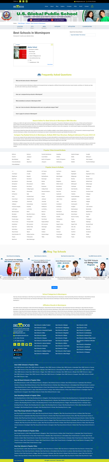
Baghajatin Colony (90, 173)
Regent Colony (59, 224)
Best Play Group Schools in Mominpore (37, 296)
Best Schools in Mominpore (38, 23)
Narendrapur (74, 214)
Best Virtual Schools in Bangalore (38, 433)
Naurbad (88, 214)
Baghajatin (73, 173)
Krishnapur (59, 206)
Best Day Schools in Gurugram (56, 455)
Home (46, 6)
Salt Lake (73, 226)
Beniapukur (14, 183)
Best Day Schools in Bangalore (35, 448)
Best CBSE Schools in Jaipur (84, 372)
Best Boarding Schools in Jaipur (37, 405)
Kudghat (73, 206)
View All (54, 287)
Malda (72, 156)
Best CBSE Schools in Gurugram (70, 374)
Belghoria (73, 181)
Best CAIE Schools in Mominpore (62, 313)
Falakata (73, 194)
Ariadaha (44, 173)
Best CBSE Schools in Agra (21, 376)
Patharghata (59, 219)
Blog (57, 6)
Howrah (14, 156)
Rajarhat (73, 221)
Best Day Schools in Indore (80, 451)
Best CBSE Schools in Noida (86, 374)
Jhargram (44, 161)
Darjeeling (58, 154)
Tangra (13, 236)
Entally (43, 194)
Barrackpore (15, 181)
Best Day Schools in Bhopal (61, 453)
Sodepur (43, 231)
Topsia (72, 236)
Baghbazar (14, 176)
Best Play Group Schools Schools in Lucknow (55, 418)
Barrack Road (89, 178)
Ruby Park (14, 226)
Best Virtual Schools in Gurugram (81, 440)
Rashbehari (14, 224)
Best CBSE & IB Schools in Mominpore (28, 309)
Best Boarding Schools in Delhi (22, 398)
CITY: (32, 27)
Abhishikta (29, 171)
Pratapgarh (88, 219)
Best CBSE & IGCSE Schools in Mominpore (68, 309)
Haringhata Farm (60, 196)
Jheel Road (29, 201)
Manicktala (88, 209)
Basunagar (29, 181)
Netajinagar (14, 216)
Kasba (87, 204)
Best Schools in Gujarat (40, 335)
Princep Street (30, 221)
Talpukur (73, 234)
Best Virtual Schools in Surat (31, 438)
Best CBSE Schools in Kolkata (53, 367)
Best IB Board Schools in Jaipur (28, 389)
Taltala (87, 234)
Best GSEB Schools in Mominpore (35, 314)
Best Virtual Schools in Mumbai (42, 435)
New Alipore (29, 216)
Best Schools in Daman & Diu (84, 335)
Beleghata (58, 181)
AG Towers (44, 171)
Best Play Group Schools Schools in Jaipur (30, 422)
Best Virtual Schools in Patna (47, 440)
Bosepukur (14, 186)
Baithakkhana (45, 176)
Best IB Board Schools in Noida (36, 392)
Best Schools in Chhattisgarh (84, 349)
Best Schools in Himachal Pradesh (43, 340)
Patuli (72, 219)
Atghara (58, 173)
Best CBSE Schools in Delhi (21, 367)
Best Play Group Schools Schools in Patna (74, 422)
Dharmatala (29, 191)
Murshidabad (15, 159)
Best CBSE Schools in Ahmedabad (54, 369)
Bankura (29, 154)
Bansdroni (29, 178)
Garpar (43, 196)
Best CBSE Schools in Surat (22, 372)
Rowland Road (89, 224)
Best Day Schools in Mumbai (33, 451)
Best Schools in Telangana (83, 352)
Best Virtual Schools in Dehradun (63, 438)
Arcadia (28, 173)
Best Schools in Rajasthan (62, 340)
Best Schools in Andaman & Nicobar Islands (86, 341)
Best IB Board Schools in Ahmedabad (67, 385)
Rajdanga (88, 221)
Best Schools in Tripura (61, 348)
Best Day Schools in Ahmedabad (49, 451)
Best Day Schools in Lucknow (65, 451)
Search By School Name (76, 32)
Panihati (29, 219)
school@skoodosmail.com (21, 335)
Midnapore (88, 156)
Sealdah (43, 229)
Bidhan (43, 183)
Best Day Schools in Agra (85, 455)
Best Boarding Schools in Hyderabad (76, 398)
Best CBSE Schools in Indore (87, 369)
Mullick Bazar (89, 211)
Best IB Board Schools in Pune (32, 385)
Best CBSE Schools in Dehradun (53, 372)
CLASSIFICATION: (87, 26)
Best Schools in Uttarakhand (84, 344)
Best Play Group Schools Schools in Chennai (42, 415)
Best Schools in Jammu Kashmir (42, 343)
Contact (87, 6)
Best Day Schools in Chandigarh (40, 455)
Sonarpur (58, 231)
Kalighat (88, 201)
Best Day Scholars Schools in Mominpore (70, 298)
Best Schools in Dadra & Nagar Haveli (86, 338)
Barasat (58, 178)
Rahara (58, 221)
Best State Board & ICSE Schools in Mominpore (85, 311)
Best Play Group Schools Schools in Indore (78, 418)
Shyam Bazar (15, 231)
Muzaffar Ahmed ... (31, 214)
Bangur (87, 176)
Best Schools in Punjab (61, 338)
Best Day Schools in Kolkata (51, 448)
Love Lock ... (59, 209)
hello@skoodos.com (80, 1)
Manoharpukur (15, 211)
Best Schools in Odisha (61, 335)
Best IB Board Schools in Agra (52, 392)
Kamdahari (59, 204)
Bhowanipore (30, 183)
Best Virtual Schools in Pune (26, 435)
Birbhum (14, 154)
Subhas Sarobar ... (31, 234)
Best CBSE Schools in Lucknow (71, 369)
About (51, 6)
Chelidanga (88, 186)
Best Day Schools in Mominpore (20, 296)
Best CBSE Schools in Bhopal (69, 372)
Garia (13, 196)
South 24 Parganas (60, 159)
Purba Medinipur (16, 164)
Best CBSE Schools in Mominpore (21, 307)
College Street (45, 189)
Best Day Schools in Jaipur (75, 453)
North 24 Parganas (46, 159)
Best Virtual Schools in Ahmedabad (59, 435)
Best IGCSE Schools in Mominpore (65, 311)
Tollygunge (58, 236)
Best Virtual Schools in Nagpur (46, 438)
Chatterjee (73, 186)
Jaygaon (88, 199)
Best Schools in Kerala (40, 348)
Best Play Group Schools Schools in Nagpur (42, 420)
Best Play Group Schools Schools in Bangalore (47, 413)
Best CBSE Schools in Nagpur (37, 372)
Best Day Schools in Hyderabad (67, 448)
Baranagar (44, 178)
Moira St (43, 211)
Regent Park (74, 224)
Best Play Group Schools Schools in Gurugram (42, 425)
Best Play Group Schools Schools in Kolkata (71, 413)
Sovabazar (88, 231)
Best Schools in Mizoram (62, 330)
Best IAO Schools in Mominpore (78, 313)
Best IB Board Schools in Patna (61, 389)
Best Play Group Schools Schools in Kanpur (52, 422)
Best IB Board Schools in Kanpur (44, 389)
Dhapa (13, 191)
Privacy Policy (16, 357)
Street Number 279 (16, 234)
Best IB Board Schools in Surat (39, 387)
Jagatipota (73, 199)
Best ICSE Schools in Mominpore (36, 307)
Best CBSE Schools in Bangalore (37, 367)
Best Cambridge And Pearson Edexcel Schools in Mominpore (77, 314)
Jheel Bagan (15, 201)
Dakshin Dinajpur (75, 154)
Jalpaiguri (29, 156)
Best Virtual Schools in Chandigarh (63, 440)
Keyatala (29, 206)
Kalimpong (58, 161)
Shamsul (88, 229)
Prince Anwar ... (15, 221)
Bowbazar (44, 186)
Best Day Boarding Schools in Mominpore (74, 296)
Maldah (73, 161)
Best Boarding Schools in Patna (70, 405)
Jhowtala (44, 201)
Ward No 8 (14, 239)
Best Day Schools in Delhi (20, 448)
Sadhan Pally (30, 226)
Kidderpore (44, 206)
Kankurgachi (74, 204)
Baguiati (29, 176)
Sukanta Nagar (45, 234)
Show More (50, 64)
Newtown (44, 216)
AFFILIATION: (71, 26)
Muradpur (14, 214)
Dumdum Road (89, 191)
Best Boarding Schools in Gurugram (29, 407)
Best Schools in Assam (40, 327)
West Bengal (21, 23)
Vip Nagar (88, 236)
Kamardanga (30, 204)
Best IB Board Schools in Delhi (22, 382)
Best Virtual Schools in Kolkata (54, 433)
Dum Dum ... (74, 191)
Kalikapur (14, 204)
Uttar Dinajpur (89, 159)
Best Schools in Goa (82, 327)
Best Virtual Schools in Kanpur (31, 440)
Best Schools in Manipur (62, 325)
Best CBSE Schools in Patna (37, 374)
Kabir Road (73, 201)
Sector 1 (58, 229)
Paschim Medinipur (90, 161)
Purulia (73, 159)
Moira (28, 211)
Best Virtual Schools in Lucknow (77, 435)
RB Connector (30, 224)
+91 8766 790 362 (19, 338)
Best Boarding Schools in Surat (44, 402)
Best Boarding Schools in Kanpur (54, 405)
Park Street (44, 219)
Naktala (43, 214)
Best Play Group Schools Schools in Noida (65, 425)
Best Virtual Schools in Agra (34, 442)
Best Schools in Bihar (39, 332)
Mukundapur (74, 211)
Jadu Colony (59, 199)
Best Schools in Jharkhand (83, 347)
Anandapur (14, 173)
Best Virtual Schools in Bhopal (79, 438)
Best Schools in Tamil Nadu (62, 345)
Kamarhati (44, 204)
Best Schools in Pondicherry (84, 330)
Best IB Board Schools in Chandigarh (78, 389)
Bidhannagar (89, 183)
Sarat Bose (29, 229)
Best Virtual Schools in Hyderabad (71, 433)
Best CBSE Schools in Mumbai (37, 369)
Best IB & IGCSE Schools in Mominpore (28, 311)
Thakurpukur (30, 236)
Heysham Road (30, 199)
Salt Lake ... (88, 226)
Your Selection (18, 460)
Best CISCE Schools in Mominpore (46, 313)
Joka (57, 201)
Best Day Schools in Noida (72, 455)
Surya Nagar (59, 234)
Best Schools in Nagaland (62, 332)
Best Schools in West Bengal (63, 353)
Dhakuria (88, 189)
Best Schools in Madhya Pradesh (42, 351)
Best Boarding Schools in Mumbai (49, 400)
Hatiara (88, 196)
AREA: (44, 27)
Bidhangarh (74, 183)
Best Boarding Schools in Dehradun (78, 402)
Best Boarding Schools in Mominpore (55, 296)
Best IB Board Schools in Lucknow (85, 385)
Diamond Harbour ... (46, 191)
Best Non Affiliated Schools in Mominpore (53, 314)
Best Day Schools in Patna (25, 455)
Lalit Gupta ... (15, 209)
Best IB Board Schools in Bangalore (39, 382)
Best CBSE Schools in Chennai (86, 367)
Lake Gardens (89, 206)
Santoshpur (14, 229)
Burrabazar (59, 186)
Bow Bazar (29, 186)
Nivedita (58, 216)
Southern (73, 231)
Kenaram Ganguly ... (16, 206)
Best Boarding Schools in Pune (32, 400)
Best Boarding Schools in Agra (63, 407)
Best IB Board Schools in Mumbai (49, 385)
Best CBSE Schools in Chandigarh (53, 374)
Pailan (87, 216)
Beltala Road (89, 181)
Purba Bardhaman (16, 161)
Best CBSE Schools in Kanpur (21, 374)
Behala (43, 181)
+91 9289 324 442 (19, 340)
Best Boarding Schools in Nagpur (61, 402)
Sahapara (58, 226)
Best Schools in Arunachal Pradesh (43, 330)
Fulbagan (88, 194)
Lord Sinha (29, 209)
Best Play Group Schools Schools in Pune (64, 415)
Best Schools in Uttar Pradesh (63, 351)
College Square (30, 189)
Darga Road (59, 189)
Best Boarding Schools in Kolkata (57, 398)
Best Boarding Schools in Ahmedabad (68, 400)
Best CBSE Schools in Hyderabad (70, 367)
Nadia (28, 159)
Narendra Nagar (60, 214)
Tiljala (43, 236)
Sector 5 (73, 229)
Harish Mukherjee (75, 196)
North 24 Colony (75, 216)
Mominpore (59, 211)
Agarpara (73, 171)
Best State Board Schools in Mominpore (72, 307)
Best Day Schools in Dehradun (45, 453)
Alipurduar (29, 161)
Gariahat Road (30, 196)
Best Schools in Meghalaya (62, 327)
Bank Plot (14, 178)
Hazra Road (14, 199)
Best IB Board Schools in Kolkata (57, 382)
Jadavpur (44, 199)
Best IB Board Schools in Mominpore (53, 307)
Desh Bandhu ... (75, 189)
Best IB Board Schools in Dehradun (73, 387)
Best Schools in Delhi (82, 325)
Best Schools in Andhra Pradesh (42, 325)
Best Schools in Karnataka (41, 345)
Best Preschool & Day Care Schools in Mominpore (32, 298)
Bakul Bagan (59, 176)
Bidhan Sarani (59, 183)
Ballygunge (73, 176)
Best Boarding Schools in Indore (28, 402)
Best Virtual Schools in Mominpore (52, 298)
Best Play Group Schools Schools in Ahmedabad (31, 418)
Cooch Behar (45, 156)
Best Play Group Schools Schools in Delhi (24, 413)
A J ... (13, 171)
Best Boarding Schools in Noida (47, 407)
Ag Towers (58, 171)
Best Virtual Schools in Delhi (21, 433)
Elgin (28, 194)
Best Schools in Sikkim (61, 343)
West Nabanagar (31, 239)
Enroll (80, 6)
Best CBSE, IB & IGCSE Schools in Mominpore (48, 309)
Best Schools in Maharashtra (41, 353)
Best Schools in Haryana (40, 338)
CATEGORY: (57, 26)
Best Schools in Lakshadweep (84, 332)
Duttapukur (14, 194)
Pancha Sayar (15, 219)
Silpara (28, 231)
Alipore (87, 171)
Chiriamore (14, 189)
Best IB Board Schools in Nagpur (56, 387)
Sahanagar (44, 226)
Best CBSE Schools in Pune (22, 369)
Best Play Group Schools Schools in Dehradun (65, 420)
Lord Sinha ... (45, 209)
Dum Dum (58, 191)
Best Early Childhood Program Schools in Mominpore (26, 313)
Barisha (73, 178)
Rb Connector (45, 224)
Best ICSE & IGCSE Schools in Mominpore (47, 311)
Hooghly (88, 154)
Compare (69, 6)
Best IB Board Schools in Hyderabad (75, 382)
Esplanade (58, 194)
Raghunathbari (45, 221)
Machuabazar (74, 209)
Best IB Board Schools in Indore (23, 387)
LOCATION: (20, 27)
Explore (62, 6)
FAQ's (75, 6)
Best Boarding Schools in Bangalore (39, 398)
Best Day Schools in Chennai (82, 448)
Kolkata (28, 23)
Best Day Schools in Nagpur (30, 453)
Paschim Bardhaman (46, 154)
